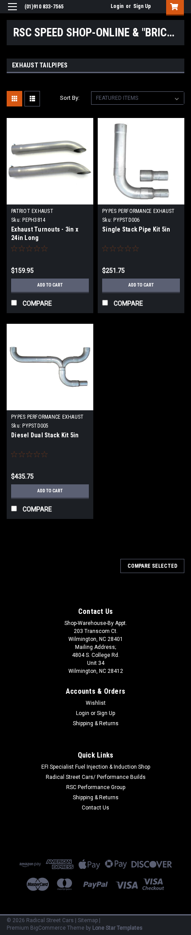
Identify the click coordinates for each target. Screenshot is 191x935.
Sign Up (142, 6)
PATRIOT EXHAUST (32, 211)
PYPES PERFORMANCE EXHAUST (138, 211)
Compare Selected (152, 566)
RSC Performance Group (95, 787)
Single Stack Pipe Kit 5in (136, 229)
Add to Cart (50, 285)
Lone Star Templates (117, 928)
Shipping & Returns (96, 723)
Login (117, 6)
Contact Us (95, 808)
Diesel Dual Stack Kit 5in (45, 435)
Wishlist (96, 703)
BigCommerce (48, 928)
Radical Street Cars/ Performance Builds (96, 777)
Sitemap (88, 920)
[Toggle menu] (12, 12)
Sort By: (70, 97)
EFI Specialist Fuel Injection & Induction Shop (95, 767)
